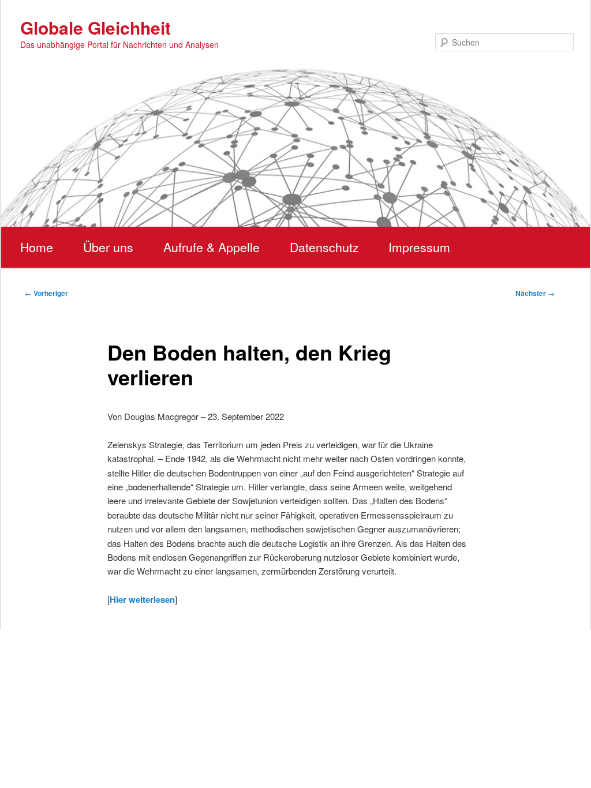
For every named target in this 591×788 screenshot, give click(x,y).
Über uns (108, 247)
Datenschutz (324, 247)
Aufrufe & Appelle (211, 247)
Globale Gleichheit (95, 27)
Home (36, 247)
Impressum (419, 247)
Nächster (535, 293)
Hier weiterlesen (142, 599)
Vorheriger (46, 293)
